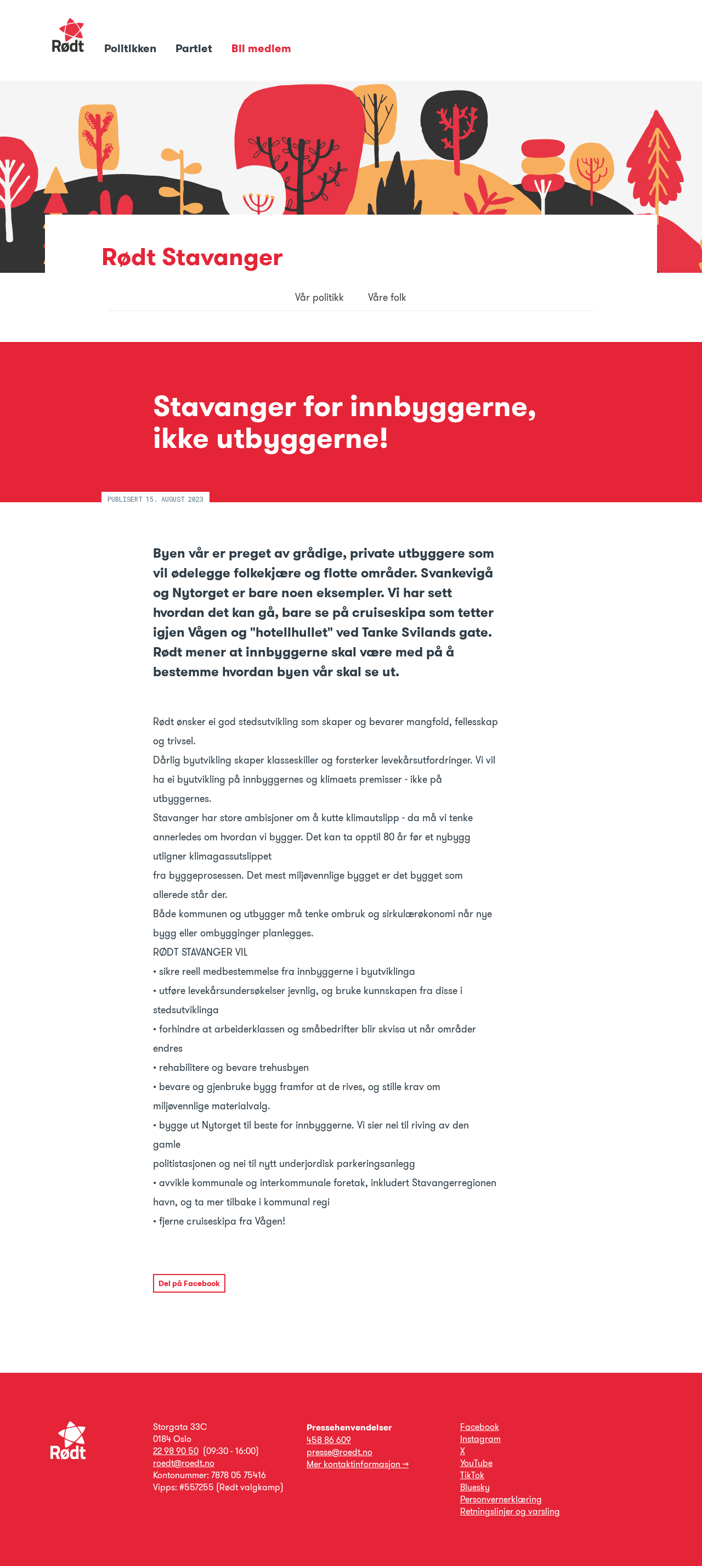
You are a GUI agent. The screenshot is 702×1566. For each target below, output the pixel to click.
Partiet (195, 48)
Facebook (479, 1427)
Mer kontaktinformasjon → (358, 1464)
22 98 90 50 (176, 1451)
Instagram (480, 1439)
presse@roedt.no (339, 1452)
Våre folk (387, 297)
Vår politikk (319, 297)
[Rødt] (68, 1456)
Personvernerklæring (501, 1499)
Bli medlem (261, 48)
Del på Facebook (189, 1283)
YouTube (476, 1463)
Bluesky (475, 1487)
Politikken (131, 48)
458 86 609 (329, 1440)
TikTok (472, 1475)
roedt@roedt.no (183, 1463)
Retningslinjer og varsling (510, 1511)
